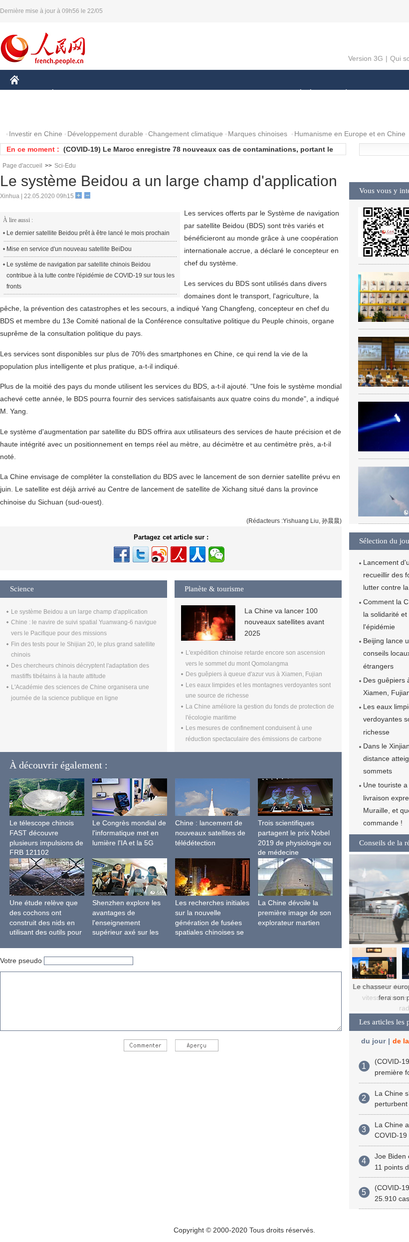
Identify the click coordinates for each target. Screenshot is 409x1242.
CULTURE (250, 94)
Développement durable (105, 134)
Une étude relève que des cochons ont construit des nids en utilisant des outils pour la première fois (45, 922)
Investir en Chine (35, 134)
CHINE (27, 94)
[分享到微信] (216, 554)
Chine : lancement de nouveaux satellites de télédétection (210, 832)
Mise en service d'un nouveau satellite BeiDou (69, 249)
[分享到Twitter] (141, 554)
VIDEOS (115, 114)
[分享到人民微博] (179, 554)
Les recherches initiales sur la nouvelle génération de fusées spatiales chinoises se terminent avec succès (212, 922)
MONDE (118, 94)
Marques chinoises (257, 134)
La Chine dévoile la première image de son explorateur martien (294, 912)
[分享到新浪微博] (160, 554)
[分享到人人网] (197, 554)
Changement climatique (185, 134)
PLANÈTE (341, 94)
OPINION (31, 114)
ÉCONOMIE (71, 94)
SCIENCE (205, 94)
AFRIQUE (160, 94)
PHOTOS (74, 114)
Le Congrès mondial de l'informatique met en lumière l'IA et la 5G (129, 832)
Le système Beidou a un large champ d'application (79, 611)
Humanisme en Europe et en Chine (350, 134)
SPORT (381, 94)
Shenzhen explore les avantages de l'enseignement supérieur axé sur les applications (126, 922)
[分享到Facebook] (122, 554)
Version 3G (365, 58)
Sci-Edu (65, 165)
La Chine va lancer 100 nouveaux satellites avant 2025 (284, 622)
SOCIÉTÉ (296, 94)
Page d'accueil (22, 165)
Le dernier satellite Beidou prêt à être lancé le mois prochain (88, 233)
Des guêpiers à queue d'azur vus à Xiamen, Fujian (254, 674)
